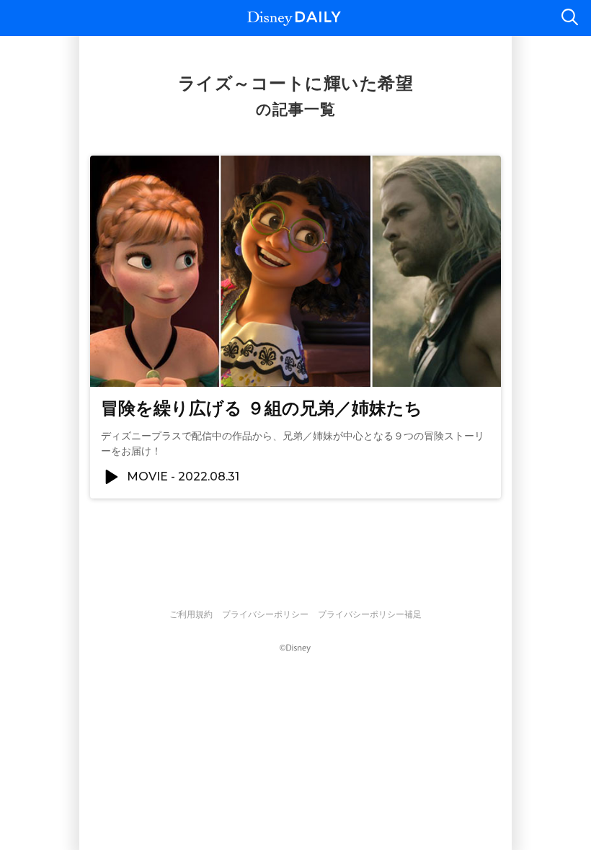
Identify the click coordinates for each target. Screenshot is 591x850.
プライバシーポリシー (265, 614)
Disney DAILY (294, 18)
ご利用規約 (191, 614)
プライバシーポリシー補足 (370, 614)
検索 (569, 18)
